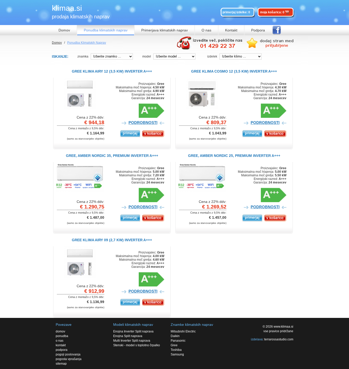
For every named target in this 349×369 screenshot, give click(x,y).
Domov (64, 30)
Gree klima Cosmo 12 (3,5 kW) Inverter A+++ (234, 71)
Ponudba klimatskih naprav (105, 30)
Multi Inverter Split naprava (131, 340)
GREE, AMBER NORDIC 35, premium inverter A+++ (112, 156)
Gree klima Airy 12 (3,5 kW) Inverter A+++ (112, 71)
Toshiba (176, 350)
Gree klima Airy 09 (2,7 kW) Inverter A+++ (112, 240)
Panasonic (178, 340)
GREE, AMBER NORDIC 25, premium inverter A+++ (234, 156)
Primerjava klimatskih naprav (164, 30)
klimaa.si (67, 8)
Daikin (175, 336)
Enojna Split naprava (127, 336)
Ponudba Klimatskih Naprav (86, 42)
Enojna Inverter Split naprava (133, 331)
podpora (61, 350)
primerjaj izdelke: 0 (236, 12)
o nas (59, 340)
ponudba (62, 336)
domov (60, 331)
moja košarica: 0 (272, 12)
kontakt (61, 345)
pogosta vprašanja (69, 359)
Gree (174, 345)
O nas (206, 30)
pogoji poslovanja (68, 354)
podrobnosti (143, 122)
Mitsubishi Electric (183, 331)
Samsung (177, 354)
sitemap (61, 363)
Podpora (258, 30)
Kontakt (231, 30)
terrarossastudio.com (278, 339)
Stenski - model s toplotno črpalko (136, 345)
